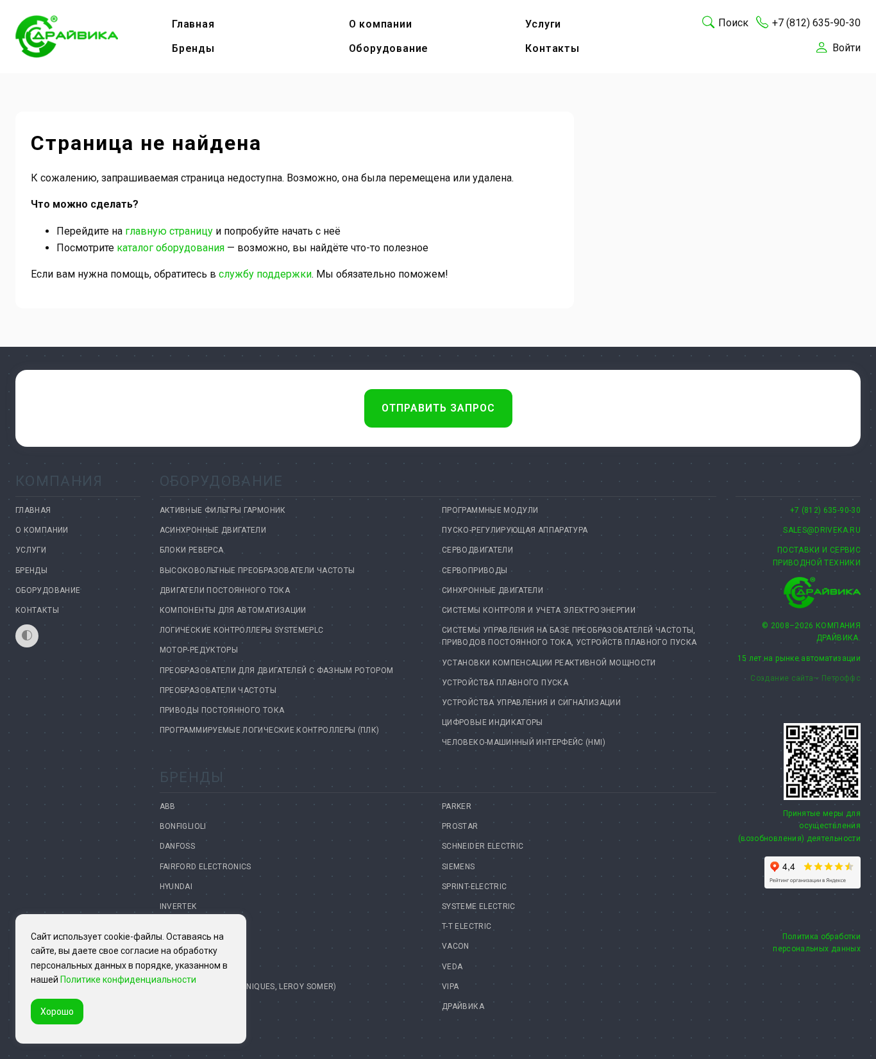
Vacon (455, 946)
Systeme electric (479, 906)
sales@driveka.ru (822, 530)
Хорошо (57, 1011)
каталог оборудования (170, 248)
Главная (193, 24)
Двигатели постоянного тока (225, 590)
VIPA (450, 986)
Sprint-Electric (474, 886)
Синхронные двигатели (492, 590)
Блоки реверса (192, 550)
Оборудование (389, 48)
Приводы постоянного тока (222, 710)
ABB (168, 806)
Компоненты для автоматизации (233, 610)
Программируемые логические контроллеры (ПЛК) (270, 730)
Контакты (552, 48)
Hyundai (176, 886)
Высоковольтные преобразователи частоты (257, 570)
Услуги (543, 24)
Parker (456, 806)
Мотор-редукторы (199, 650)
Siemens (458, 866)
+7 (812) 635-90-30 (825, 510)
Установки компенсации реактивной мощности (549, 662)
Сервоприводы (474, 570)
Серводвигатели (477, 550)
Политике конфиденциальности (128, 979)
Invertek (178, 906)
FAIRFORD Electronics (205, 866)
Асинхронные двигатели (213, 530)
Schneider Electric (482, 846)
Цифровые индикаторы (492, 722)
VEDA (452, 966)
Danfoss (178, 846)
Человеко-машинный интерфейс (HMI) (523, 742)
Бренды (193, 48)
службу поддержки (265, 274)
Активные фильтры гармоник (223, 510)
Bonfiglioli (183, 826)
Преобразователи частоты (218, 690)
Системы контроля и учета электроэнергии (539, 610)
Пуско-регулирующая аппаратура (514, 530)
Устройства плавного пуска (505, 682)
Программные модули (490, 510)
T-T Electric (466, 926)
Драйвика (463, 1006)
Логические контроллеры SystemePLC (242, 630)
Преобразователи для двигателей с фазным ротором (277, 670)
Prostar (460, 826)
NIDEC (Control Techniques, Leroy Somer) (248, 986)
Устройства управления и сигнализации (531, 702)
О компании (380, 24)
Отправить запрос (438, 408)
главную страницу (169, 231)
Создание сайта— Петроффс (805, 678)
